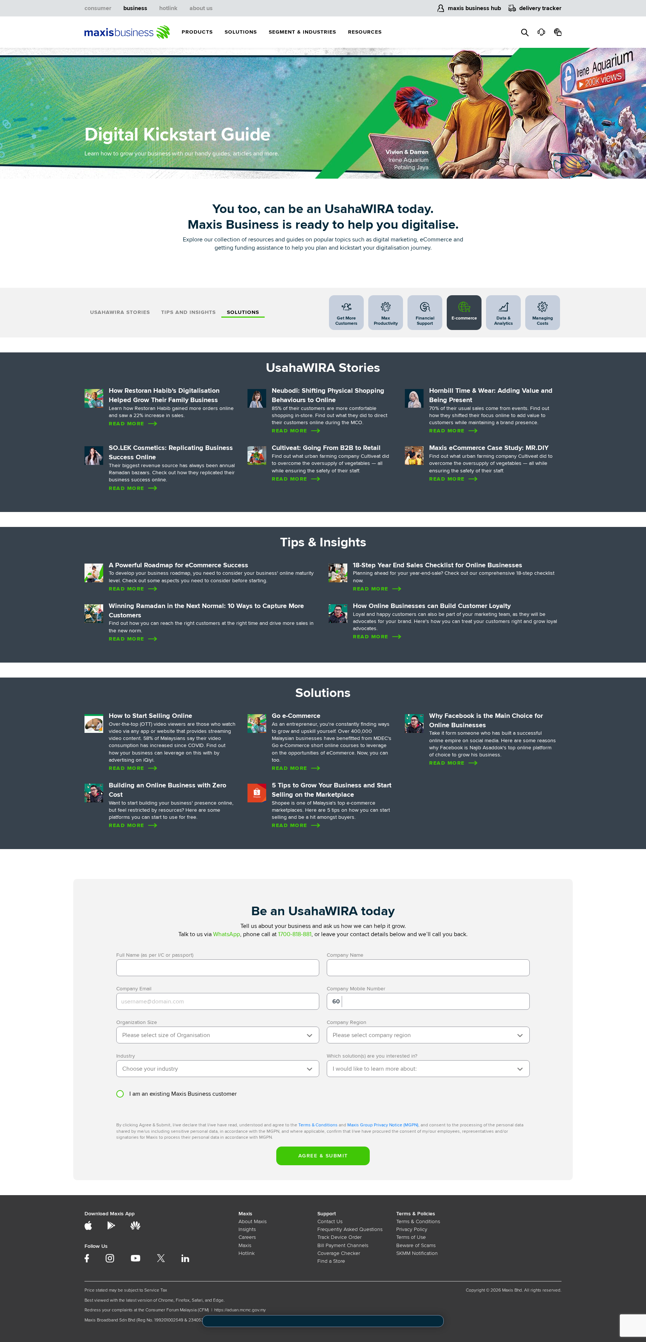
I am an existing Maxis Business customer (183, 1094)
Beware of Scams (416, 1245)
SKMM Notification (417, 1253)
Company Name (345, 955)
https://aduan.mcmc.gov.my (240, 1310)
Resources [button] (365, 32)
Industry (125, 1056)
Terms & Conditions (318, 1125)
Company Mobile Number (356, 988)
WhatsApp (226, 934)
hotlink (168, 8)
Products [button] (197, 32)
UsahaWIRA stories (120, 312)
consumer (97, 8)
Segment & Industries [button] (302, 32)
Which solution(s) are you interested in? (372, 1056)
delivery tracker (540, 8)
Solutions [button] (241, 32)
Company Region (346, 1022)
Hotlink (247, 1253)
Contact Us (329, 1221)
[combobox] (217, 1035)
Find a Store (331, 1261)
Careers (247, 1237)
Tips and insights (188, 312)
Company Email (133, 988)
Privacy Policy (411, 1229)
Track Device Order (339, 1237)
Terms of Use (411, 1237)
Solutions (243, 312)
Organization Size (136, 1022)
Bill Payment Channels (342, 1245)
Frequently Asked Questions (349, 1229)
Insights (247, 1229)
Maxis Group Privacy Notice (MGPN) (382, 1125)
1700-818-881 (294, 934)
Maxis (245, 1245)
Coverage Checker (338, 1253)
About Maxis (253, 1221)
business (135, 8)
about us (201, 8)
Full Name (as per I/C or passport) (154, 955)
